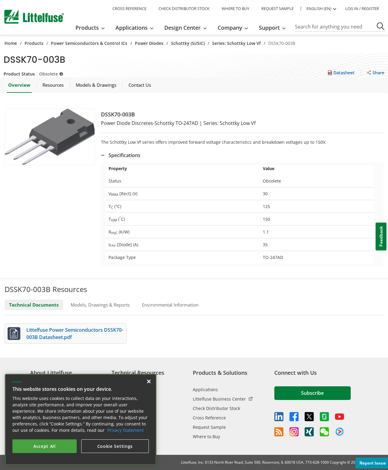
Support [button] (269, 27)
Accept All (44, 446)
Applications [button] (131, 27)
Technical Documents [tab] (34, 305)
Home (11, 43)
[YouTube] (339, 416)
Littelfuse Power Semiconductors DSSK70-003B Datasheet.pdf (74, 334)
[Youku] (339, 431)
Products (34, 43)
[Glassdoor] (324, 416)
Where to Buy (206, 436)
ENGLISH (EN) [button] (318, 8)
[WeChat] (324, 431)
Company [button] (230, 27)
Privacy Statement (125, 430)
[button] (50, 137)
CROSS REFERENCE (129, 8)
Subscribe (312, 393)
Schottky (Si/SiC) (188, 43)
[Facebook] (294, 416)
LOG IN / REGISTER (362, 8)
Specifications (124, 155)
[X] (309, 416)
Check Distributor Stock (216, 408)
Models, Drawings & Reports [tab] (100, 305)
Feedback (381, 237)
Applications (205, 389)
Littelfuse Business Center (219, 399)
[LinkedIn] (278, 416)
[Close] (149, 381)
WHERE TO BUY (235, 8)
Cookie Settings (115, 446)
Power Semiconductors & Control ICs (89, 43)
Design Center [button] (182, 27)
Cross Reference (209, 418)
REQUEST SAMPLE (277, 8)
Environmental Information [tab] (170, 305)
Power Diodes (149, 43)
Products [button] (87, 27)
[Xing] (309, 431)
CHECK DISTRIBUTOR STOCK (184, 8)
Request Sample (209, 427)
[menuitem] (92, 27)
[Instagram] (294, 431)
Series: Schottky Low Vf (236, 43)
